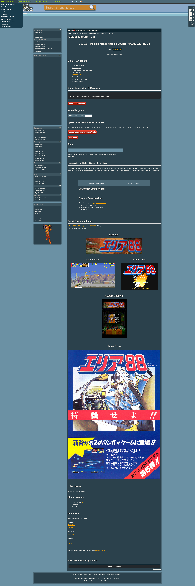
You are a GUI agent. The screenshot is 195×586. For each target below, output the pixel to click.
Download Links (77, 75)
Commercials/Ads (39, 183)
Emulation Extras (6, 24)
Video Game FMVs (40, 181)
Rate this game (76, 68)
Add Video (73, 137)
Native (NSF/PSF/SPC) (41, 169)
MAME (69, 541)
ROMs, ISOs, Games (7, 1)
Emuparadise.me (95, 581)
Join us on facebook (40, 137)
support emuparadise (99, 203)
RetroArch (70, 527)
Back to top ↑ (157, 569)
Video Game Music (40, 46)
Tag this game (76, 72)
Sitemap (80, 574)
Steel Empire (76, 507)
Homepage (38, 34)
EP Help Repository (40, 199)
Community (57, 1)
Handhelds (4, 12)
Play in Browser (6, 27)
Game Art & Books (40, 190)
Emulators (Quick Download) (81, 79)
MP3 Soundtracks (39, 165)
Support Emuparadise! (41, 197)
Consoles (4, 7)
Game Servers (39, 144)
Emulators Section (40, 44)
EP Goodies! (38, 220)
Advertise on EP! (39, 206)
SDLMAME (71, 534)
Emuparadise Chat (40, 132)
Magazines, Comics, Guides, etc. (44, 48)
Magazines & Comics (40, 193)
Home (75, 574)
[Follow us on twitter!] (76, 1)
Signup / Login (38, 32)
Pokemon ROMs (39, 160)
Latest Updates (39, 37)
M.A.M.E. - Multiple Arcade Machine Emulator (86, 33)
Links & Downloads (40, 135)
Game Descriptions (78, 65)
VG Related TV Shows (41, 179)
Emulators (101, 574)
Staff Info (37, 216)
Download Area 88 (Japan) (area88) (82, 226)
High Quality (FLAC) (40, 167)
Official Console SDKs (8, 22)
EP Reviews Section (40, 149)
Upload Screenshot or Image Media (82, 132)
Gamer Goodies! (41, 1)
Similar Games (76, 77)
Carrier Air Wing (77, 502)
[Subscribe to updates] (81, 1)
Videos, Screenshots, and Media (82, 70)
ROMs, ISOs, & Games (41, 41)
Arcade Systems (6, 9)
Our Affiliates (38, 211)
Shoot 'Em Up (117, 49)
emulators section (100, 550)
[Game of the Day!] (191, 16)
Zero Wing (76, 505)
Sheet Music (38, 172)
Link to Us (37, 213)
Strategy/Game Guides (41, 188)
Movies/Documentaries (41, 176)
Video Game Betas (7, 19)
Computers (4, 14)
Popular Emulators (25, 1)
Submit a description (77, 103)
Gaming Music (110, 574)
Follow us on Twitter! (40, 139)
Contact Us (38, 218)
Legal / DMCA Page (114, 578)
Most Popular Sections (8, 4)
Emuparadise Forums (40, 130)
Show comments (114, 566)
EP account (89, 154)
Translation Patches (7, 17)
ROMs (69, 33)
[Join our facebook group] (72, 1)
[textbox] (70, 8)
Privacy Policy (38, 209)
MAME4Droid (71, 525)
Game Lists (38, 51)
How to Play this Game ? (114, 54)
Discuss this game (77, 81)
